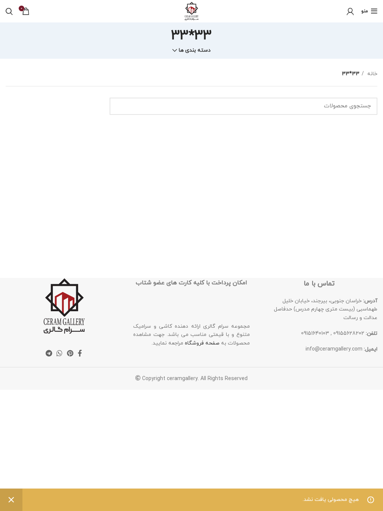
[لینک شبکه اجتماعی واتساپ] (59, 353)
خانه (371, 73)
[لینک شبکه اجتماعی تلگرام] (48, 353)
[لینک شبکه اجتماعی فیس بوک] (80, 353)
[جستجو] (9, 11)
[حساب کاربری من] (350, 11)
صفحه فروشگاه (202, 343)
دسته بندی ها (195, 50)
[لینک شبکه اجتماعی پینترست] (70, 353)
